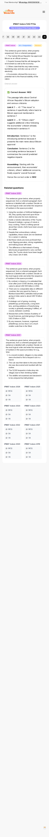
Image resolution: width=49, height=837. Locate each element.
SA (9, 395)
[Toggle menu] (43, 11)
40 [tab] (18, 37)
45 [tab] (45, 37)
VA (9, 400)
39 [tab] (13, 37)
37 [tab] (3, 37)
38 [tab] (8, 37)
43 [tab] (34, 37)
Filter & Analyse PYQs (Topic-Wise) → (24, 28)
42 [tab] (29, 37)
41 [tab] (23, 37)
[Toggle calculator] (44, 828)
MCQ (10, 391)
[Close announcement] (46, 2)
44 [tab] (39, 37)
